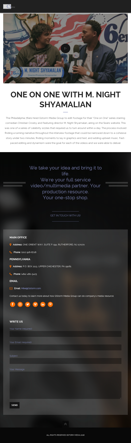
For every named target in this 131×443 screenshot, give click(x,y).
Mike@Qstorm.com (31, 288)
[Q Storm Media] (9, 6)
